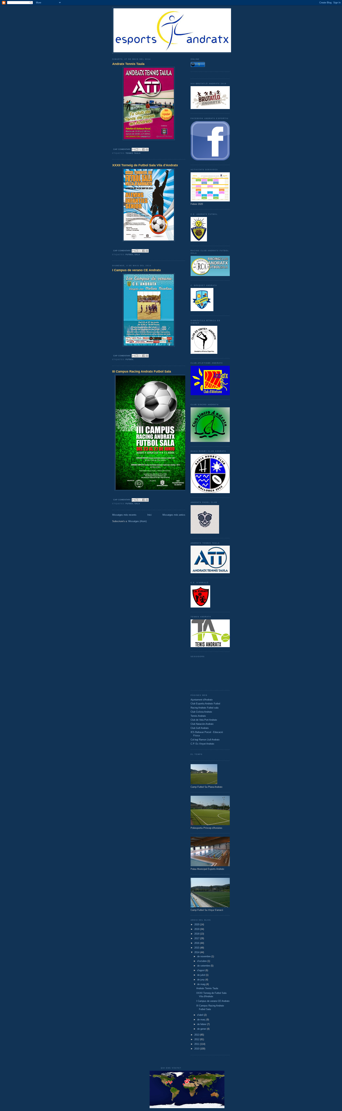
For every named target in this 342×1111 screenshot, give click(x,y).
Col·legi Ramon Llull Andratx (205, 739)
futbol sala (133, 254)
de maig (201, 984)
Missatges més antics (173, 514)
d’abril (200, 1015)
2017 (197, 938)
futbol (130, 359)
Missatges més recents (124, 514)
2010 (197, 1048)
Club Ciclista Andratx (201, 711)
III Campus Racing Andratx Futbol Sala (141, 371)
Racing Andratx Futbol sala (204, 707)
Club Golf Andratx (200, 728)
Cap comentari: (122, 149)
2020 (197, 924)
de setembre (204, 965)
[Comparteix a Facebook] (143, 149)
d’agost (201, 970)
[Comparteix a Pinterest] (147, 149)
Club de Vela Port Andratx (204, 719)
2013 (197, 1034)
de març (201, 1019)
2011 (197, 1044)
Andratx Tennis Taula (128, 64)
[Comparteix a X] (140, 149)
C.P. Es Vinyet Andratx (202, 743)
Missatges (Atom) (137, 521)
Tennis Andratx (198, 716)
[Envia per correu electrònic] (133, 149)
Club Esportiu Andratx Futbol (205, 703)
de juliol (201, 975)
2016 (197, 943)
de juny (201, 979)
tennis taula (133, 153)
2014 (197, 952)
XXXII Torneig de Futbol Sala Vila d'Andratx (145, 165)
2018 (197, 933)
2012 (197, 1039)
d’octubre (202, 961)
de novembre (204, 956)
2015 (197, 947)
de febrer (202, 1024)
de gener (202, 1029)
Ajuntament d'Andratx (202, 699)
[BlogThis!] (137, 149)
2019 (197, 929)
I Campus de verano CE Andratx (136, 270)
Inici (149, 514)
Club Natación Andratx (202, 724)
